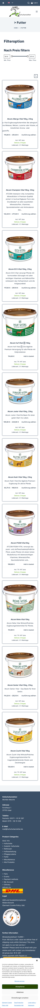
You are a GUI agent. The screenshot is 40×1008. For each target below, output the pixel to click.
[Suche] (28, 3)
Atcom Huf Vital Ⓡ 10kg (20, 343)
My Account (8, 882)
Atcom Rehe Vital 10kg (20, 619)
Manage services (19, 981)
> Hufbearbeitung (9, 851)
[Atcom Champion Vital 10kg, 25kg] (20, 168)
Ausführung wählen (29, 135)
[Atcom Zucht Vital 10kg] (20, 729)
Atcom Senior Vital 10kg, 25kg (20, 685)
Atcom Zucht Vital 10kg (20, 751)
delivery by (6, 887)
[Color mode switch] (3, 3)
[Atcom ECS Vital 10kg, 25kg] (20, 248)
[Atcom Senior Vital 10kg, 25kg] (20, 664)
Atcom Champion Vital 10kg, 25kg (20, 190)
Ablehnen (20, 992)
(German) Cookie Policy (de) (13, 905)
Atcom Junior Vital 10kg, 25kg (20, 411)
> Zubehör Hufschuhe (10, 846)
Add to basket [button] (29, 356)
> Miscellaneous (8, 860)
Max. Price (32, 60)
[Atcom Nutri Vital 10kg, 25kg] (20, 456)
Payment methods (11, 879)
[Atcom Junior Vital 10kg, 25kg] (20, 390)
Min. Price (7, 60)
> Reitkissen (7, 849)
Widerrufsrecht (8, 903)
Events (6, 877)
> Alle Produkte (8, 862)
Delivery (7, 885)
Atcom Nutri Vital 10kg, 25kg (20, 477)
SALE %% (6, 841)
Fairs (6, 874)
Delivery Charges (20, 143)
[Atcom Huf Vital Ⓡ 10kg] (20, 321)
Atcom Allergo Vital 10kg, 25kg (20, 119)
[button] (37, 960)
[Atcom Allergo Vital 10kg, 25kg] (20, 97)
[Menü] (37, 11)
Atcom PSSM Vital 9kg (20, 543)
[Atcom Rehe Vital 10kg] (20, 598)
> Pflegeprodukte (9, 854)
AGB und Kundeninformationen (14, 900)
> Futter (5, 857)
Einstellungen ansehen (20, 998)
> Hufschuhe (7, 843)
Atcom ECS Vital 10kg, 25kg (20, 269)
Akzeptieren (20, 987)
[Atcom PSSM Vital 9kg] (20, 521)
